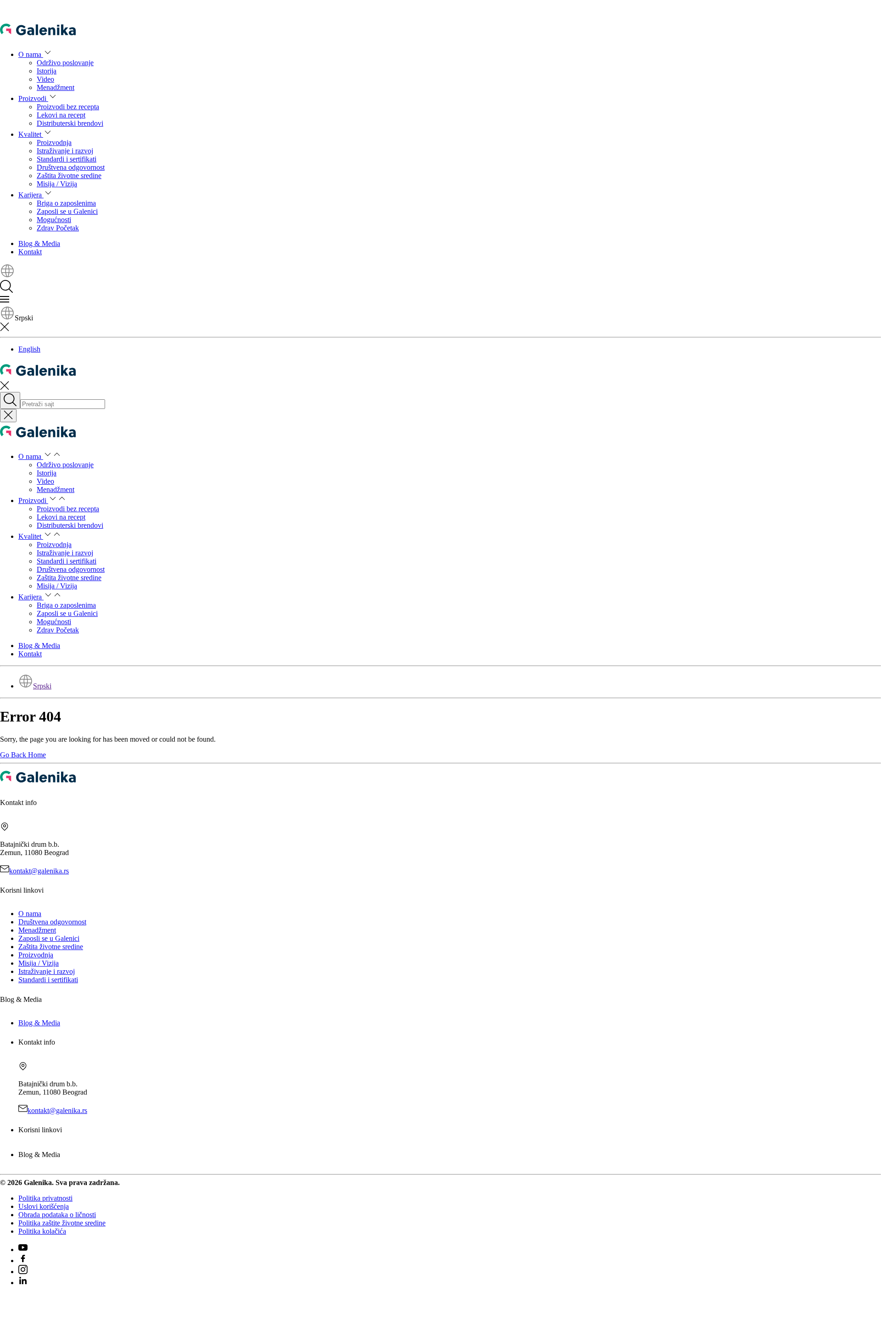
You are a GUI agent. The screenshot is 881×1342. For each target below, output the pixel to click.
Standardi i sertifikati (66, 159)
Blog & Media (39, 243)
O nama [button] (30, 54)
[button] (7, 276)
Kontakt (30, 252)
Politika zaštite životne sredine (62, 1223)
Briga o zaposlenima (66, 203)
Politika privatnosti (45, 1198)
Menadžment (55, 87)
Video (45, 79)
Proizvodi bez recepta (68, 107)
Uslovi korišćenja (43, 1206)
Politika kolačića (42, 1231)
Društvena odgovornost (71, 167)
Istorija (46, 71)
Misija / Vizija (57, 184)
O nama (29, 913)
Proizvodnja (54, 142)
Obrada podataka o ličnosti (57, 1215)
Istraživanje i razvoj (65, 151)
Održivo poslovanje (65, 63)
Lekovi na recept (61, 115)
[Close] (8, 415)
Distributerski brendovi (70, 123)
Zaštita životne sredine (69, 175)
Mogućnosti (54, 220)
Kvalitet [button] (30, 134)
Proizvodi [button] (33, 98)
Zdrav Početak (58, 228)
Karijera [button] (31, 195)
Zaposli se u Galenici (67, 211)
